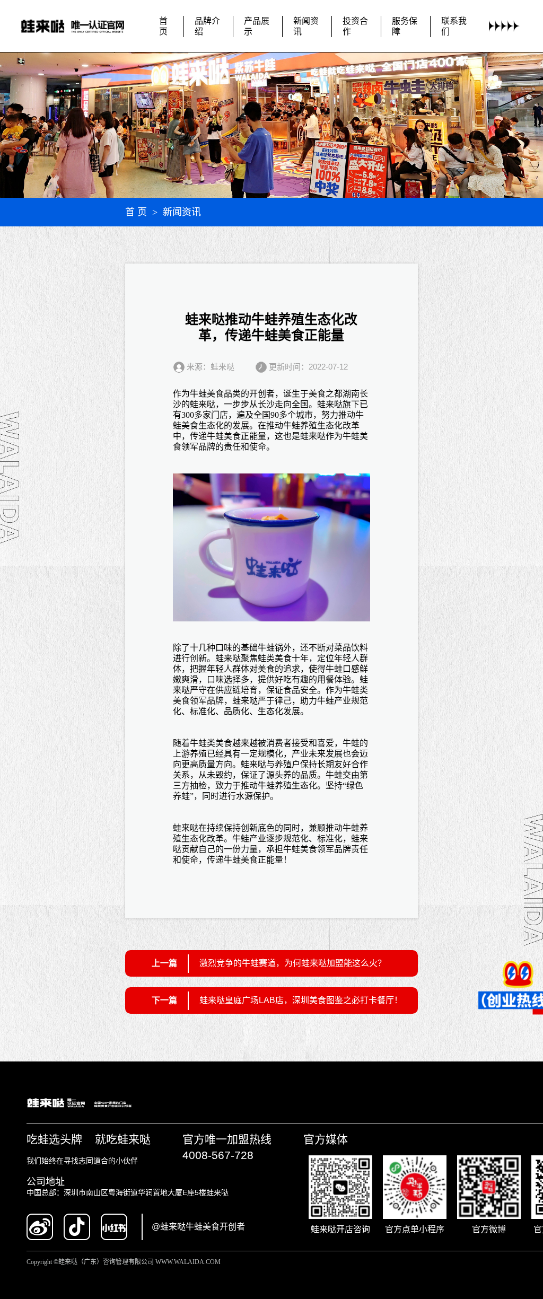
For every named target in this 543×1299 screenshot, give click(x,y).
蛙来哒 (202, 404)
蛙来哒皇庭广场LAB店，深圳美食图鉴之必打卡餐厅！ (300, 1000)
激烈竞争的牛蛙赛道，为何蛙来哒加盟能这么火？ (292, 963)
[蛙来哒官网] (81, 26)
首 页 (136, 212)
